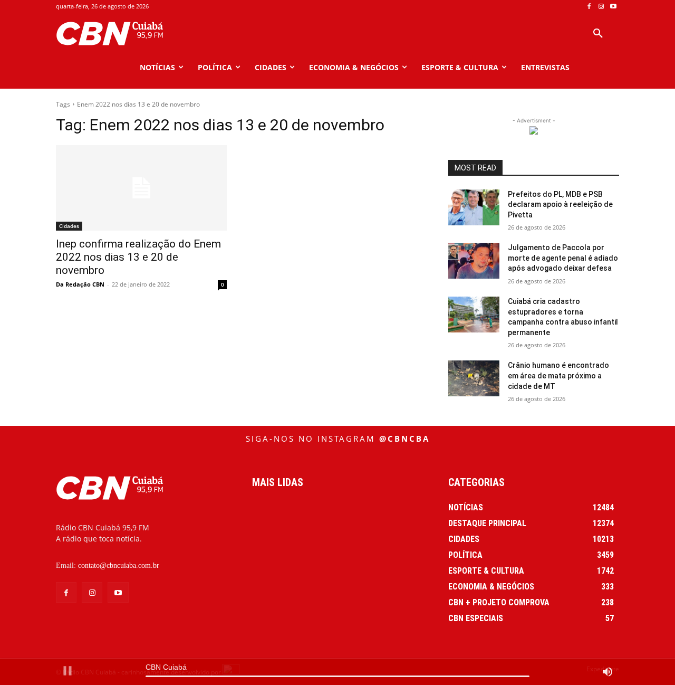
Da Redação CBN (80, 284)
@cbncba (404, 438)
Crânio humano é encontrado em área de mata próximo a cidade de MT (558, 375)
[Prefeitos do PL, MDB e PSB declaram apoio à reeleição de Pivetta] (473, 207)
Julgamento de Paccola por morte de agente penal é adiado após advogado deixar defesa (563, 257)
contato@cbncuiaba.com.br (118, 565)
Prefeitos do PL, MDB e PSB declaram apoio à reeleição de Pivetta (560, 204)
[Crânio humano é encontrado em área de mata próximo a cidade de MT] (473, 378)
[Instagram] (601, 7)
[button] (598, 34)
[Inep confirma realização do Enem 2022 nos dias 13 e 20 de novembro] (141, 188)
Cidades (69, 226)
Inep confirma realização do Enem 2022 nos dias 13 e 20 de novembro (138, 257)
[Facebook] (589, 7)
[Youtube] (613, 7)
